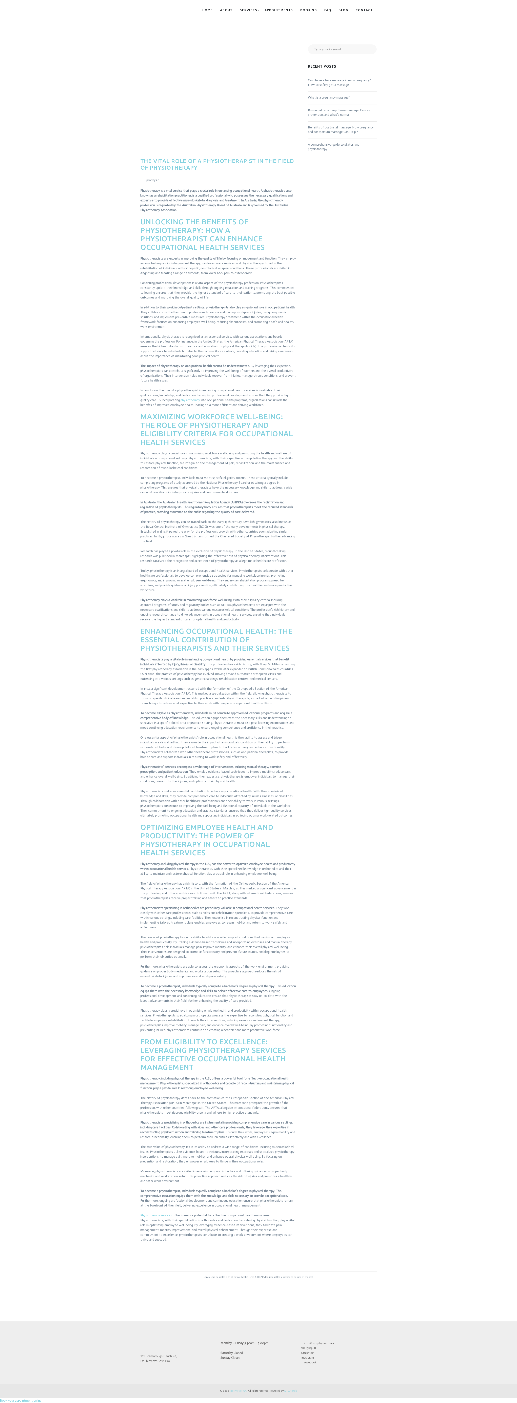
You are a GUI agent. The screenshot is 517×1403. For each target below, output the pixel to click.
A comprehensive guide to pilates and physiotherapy (333, 147)
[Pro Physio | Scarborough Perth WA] (165, 10)
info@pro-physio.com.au (319, 1343)
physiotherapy (190, 400)
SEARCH (370, 49)
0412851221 (307, 1353)
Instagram (308, 1357)
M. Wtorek (290, 1390)
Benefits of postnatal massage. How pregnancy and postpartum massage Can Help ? (341, 129)
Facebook (310, 1362)
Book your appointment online (21, 1400)
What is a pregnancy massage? (329, 97)
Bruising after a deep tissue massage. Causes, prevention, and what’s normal (339, 112)
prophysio (152, 180)
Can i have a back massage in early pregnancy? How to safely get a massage (339, 82)
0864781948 (308, 1348)
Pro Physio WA (238, 1390)
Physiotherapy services (156, 1215)
